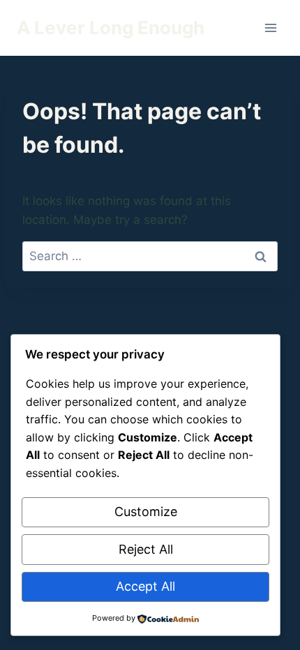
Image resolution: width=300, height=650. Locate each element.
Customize (145, 511)
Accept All (145, 586)
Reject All (146, 549)
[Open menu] (270, 27)
